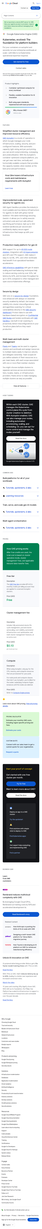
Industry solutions (7, 1096)
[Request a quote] (12, 752)
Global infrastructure (8, 1035)
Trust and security (7, 1025)
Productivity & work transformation (12, 1093)
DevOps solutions (7, 1100)
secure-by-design (22, 296)
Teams (14, 346)
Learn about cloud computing (11, 1127)
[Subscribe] (33, 1219)
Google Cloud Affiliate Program (11, 1115)
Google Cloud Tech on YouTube (11, 1190)
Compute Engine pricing (21, 693)
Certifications (6, 1143)
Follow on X (5, 1193)
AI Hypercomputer (30, 252)
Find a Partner (6, 1168)
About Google (6, 1215)
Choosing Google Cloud (9, 1022)
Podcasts (4, 1177)
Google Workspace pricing (9, 1062)
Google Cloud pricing (8, 1059)
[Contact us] (24, 8)
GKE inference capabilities (13, 268)
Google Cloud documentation (10, 1118)
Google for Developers (8, 1146)
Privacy (14, 1215)
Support (4, 1130)
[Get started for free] (21, 61)
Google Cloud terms (32, 1215)
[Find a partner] (14, 852)
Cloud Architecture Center (10, 1137)
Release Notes (6, 1156)
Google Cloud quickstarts (9, 1121)
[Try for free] (21, 783)
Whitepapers (5, 1047)
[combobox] (8, 1225)
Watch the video (8, 983)
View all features (20, 386)
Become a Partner (7, 1171)
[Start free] (35, 8)
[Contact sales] (21, 68)
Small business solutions (9, 1103)
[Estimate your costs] (13, 730)
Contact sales (6, 1164)
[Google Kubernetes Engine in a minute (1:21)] (21, 450)
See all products (6, 1066)
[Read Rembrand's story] (21, 914)
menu (3, 3)
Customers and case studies (10, 1041)
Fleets (5, 346)
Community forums (8, 1203)
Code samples (6, 1134)
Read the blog (8, 970)
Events (4, 1174)
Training (4, 1140)
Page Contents (9, 15)
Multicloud (5, 1032)
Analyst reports (6, 1044)
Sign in (38, 3)
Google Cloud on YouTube (9, 1187)
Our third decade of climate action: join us (16, 1210)
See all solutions (7, 1106)
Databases (5, 1077)
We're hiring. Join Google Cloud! (11, 1199)
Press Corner (6, 1183)
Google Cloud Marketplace (10, 1124)
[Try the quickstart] (16, 819)
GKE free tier (14, 584)
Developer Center (7, 1180)
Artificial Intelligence (8, 1087)
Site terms (21, 1215)
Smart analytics (6, 1084)
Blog (3, 1051)
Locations (5, 1038)
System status (6, 1153)
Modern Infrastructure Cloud (10, 1028)
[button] (21, 488)
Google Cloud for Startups (9, 1149)
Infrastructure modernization (11, 1074)
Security (4, 1090)
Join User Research (7, 1196)
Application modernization (10, 1081)
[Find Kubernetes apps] (17, 836)
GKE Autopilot (8, 138)
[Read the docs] (21, 438)
